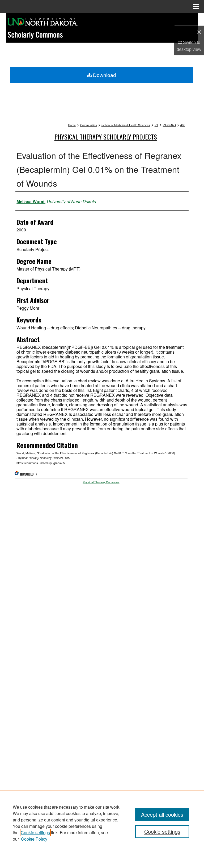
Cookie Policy (34, 839)
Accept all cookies (162, 814)
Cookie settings (35, 832)
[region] (102, 823)
